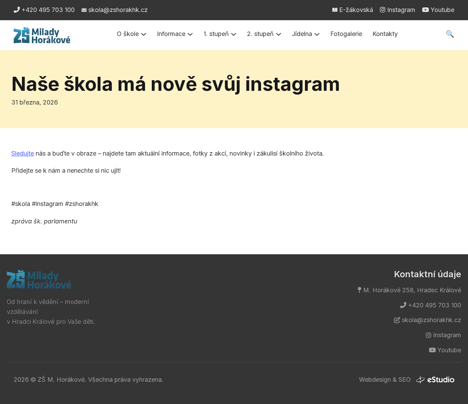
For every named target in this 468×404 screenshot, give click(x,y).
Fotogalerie (346, 33)
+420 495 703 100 (434, 305)
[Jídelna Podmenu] (317, 34)
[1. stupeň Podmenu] (234, 34)
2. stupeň (260, 33)
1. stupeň (216, 33)
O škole (128, 33)
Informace (171, 33)
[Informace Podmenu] (190, 34)
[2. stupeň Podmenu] (278, 34)
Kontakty (385, 33)
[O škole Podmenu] (143, 34)
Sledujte (22, 153)
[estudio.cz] (435, 380)
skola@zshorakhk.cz (431, 319)
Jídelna (302, 33)
